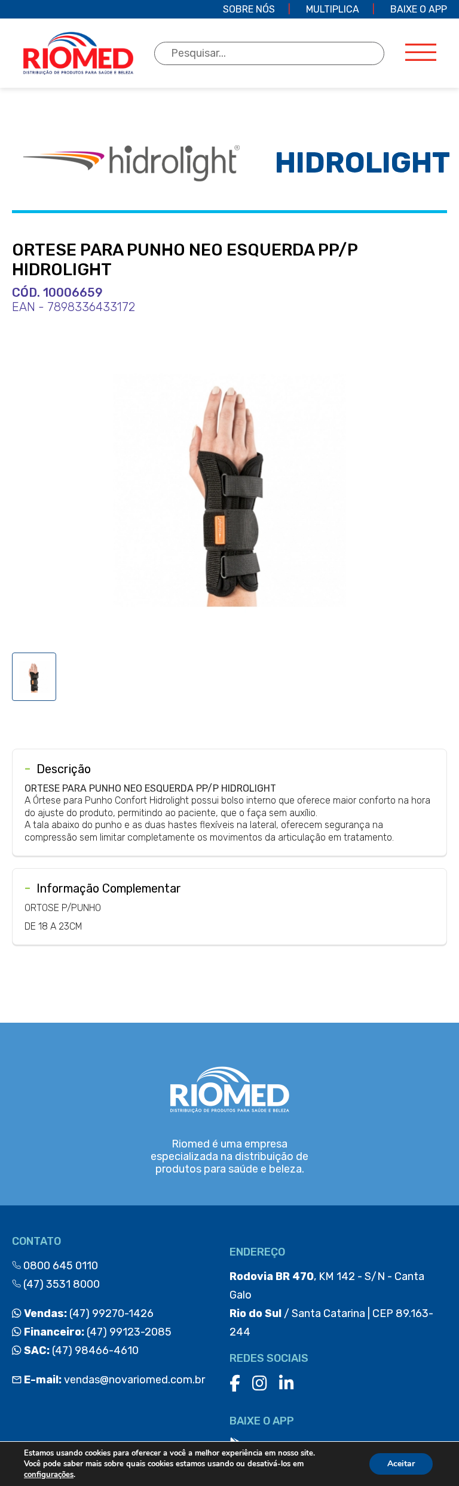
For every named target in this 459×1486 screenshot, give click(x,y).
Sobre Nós (249, 9)
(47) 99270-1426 (88, 1313)
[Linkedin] (286, 1383)
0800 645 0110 (59, 1265)
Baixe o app (418, 9)
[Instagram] (259, 1383)
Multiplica (332, 9)
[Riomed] (78, 53)
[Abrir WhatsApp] (429, 1456)
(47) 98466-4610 (80, 1350)
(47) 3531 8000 (60, 1284)
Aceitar (401, 1463)
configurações (49, 1474)
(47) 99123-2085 (97, 1332)
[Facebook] (235, 1383)
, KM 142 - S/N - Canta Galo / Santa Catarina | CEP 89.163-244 (331, 1304)
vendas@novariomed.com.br (114, 1379)
